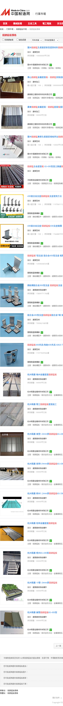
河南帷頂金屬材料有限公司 (37, 180)
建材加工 (36, 82)
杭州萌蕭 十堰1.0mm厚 (42, 582)
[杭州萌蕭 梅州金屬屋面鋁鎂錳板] (12, 384)
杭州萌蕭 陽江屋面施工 (42, 404)
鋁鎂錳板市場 (21, 29)
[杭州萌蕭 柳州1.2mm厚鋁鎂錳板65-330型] (12, 503)
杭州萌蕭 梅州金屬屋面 (42, 374)
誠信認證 (22, 40)
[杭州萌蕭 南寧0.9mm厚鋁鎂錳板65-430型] (12, 473)
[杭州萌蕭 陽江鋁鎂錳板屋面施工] (12, 414)
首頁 (5, 23)
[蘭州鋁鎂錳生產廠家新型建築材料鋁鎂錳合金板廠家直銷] (12, 57)
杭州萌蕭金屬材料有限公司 (37, 391)
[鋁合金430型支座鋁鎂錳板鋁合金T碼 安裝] (12, 325)
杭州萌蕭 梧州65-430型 (42, 552)
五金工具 (32, 23)
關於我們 (55, 698)
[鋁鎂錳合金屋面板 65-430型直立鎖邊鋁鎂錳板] (12, 176)
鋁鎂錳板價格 (12, 690)
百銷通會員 (9, 40)
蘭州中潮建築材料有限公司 (37, 64)
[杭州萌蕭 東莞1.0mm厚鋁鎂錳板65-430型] (12, 444)
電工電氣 (46, 23)
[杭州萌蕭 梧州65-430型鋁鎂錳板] (12, 562)
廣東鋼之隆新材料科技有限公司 (39, 94)
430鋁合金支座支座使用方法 (44, 196)
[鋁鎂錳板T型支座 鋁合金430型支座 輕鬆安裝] (12, 265)
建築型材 (36, 52)
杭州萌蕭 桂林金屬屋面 (42, 523)
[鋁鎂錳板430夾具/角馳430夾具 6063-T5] (12, 354)
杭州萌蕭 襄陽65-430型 (42, 612)
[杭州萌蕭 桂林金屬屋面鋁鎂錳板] (12, 533)
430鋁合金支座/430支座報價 (44, 225)
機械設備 (17, 23)
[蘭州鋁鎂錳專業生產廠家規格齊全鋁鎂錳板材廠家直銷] (12, 146)
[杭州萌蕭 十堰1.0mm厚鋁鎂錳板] (12, 592)
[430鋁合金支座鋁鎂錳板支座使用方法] (12, 206)
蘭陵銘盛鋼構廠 (33, 213)
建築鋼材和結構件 (40, 290)
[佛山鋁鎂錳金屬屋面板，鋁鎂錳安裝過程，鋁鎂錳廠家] (12, 87)
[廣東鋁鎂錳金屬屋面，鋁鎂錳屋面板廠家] (12, 117)
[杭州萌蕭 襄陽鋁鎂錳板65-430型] (12, 622)
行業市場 (40, 14)
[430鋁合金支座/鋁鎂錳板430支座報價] (12, 235)
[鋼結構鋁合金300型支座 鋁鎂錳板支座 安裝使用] (12, 295)
